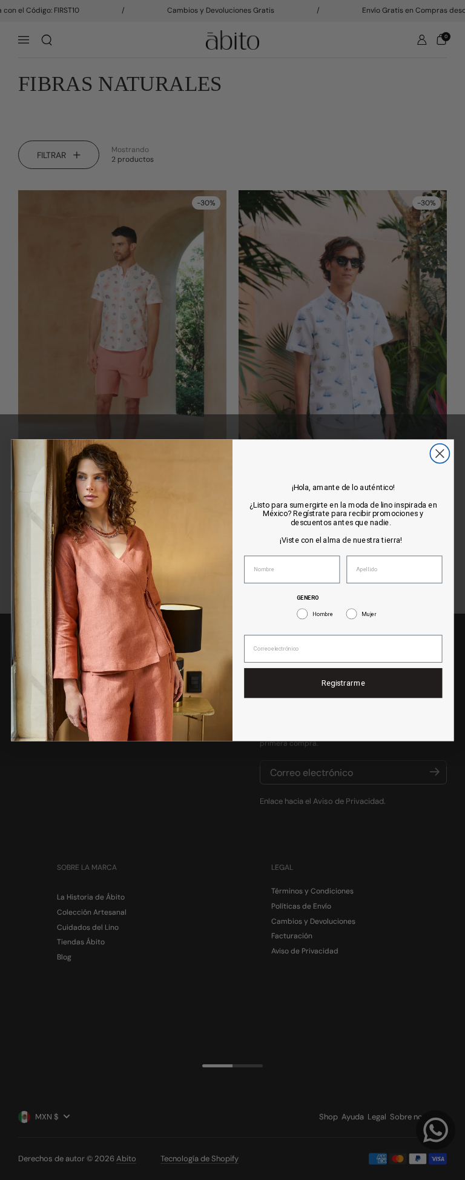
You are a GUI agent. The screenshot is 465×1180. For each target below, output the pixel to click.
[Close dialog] (439, 453)
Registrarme (343, 683)
